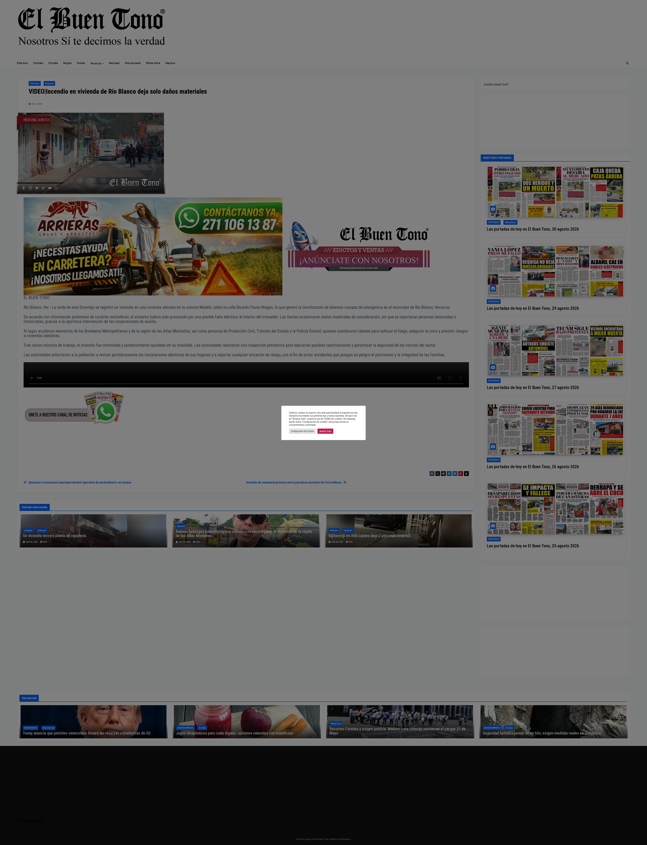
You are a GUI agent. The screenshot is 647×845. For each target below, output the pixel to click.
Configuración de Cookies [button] (302, 431)
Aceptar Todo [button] (325, 431)
